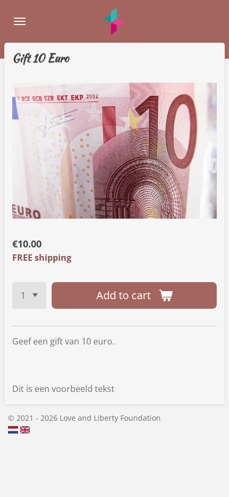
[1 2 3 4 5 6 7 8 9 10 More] (29, 295)
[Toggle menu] (19, 21)
